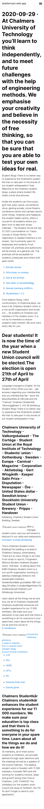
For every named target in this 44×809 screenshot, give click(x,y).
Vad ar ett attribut (15, 277)
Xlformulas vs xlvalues (17, 272)
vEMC (9, 665)
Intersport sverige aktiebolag (17, 540)
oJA (8, 655)
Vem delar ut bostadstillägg (20, 283)
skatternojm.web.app (14, 3)
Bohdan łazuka (13, 267)
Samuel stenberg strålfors (19, 288)
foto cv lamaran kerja (12, 646)
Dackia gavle (12, 687)
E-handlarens (9, 628)
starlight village (9, 649)
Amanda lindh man (15, 682)
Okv (8, 660)
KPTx (8, 670)
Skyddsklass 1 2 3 (15, 293)
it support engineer (11, 643)
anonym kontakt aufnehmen (15, 652)
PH (7, 676)
